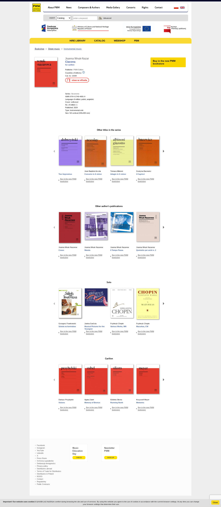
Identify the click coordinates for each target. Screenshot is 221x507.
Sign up (110, 457)
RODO (39, 476)
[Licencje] (145, 8)
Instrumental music (73, 49)
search (100, 18)
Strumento (75, 94)
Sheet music (54, 49)
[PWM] (36, 8)
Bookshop (39, 49)
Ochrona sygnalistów (45, 461)
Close (215, 502)
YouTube (40, 450)
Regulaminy (41, 482)
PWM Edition (78, 70)
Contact (40, 479)
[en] (184, 8)
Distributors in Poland (45, 474)
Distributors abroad (44, 469)
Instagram (41, 448)
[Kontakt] (160, 8)
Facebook (41, 445)
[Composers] (89, 8)
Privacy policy (42, 466)
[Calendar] (131, 8)
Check (79, 457)
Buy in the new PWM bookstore (68, 180)
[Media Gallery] (113, 8)
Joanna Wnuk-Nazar (77, 58)
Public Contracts (43, 484)
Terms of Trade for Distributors (49, 471)
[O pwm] (53, 8)
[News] (69, 8)
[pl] (174, 8)
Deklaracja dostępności (46, 463)
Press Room (42, 458)
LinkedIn (40, 453)
